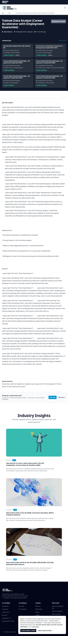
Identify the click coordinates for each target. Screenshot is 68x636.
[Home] (3, 13)
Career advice (6, 612)
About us (37, 606)
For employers (23, 609)
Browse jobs (5, 606)
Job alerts (4, 615)
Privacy (37, 612)
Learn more (62, 397)
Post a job (52, 397)
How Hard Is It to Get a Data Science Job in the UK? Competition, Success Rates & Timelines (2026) (25, 464)
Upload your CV (6, 618)
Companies (5, 609)
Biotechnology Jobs (57, 611)
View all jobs (62, 40)
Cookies (37, 615)
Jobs (9, 13)
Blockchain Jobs (56, 614)
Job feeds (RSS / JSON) (8, 621)
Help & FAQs (38, 609)
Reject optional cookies (45, 630)
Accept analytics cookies (28, 630)
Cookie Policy (35, 626)
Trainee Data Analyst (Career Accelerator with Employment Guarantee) (34, 13)
